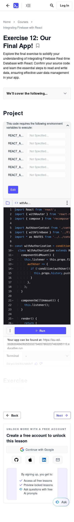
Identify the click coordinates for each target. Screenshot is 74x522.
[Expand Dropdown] (65, 93)
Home (7, 22)
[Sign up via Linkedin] (44, 459)
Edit (13, 189)
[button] (13, 246)
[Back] (8, 5)
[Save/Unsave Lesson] (38, 45)
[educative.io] (16, 5)
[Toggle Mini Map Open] (28, 5)
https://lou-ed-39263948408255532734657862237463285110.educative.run (38, 344)
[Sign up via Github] (16, 459)
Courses (23, 22)
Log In (64, 5)
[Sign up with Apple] (30, 459)
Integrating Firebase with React (22, 27)
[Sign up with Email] (57, 459)
